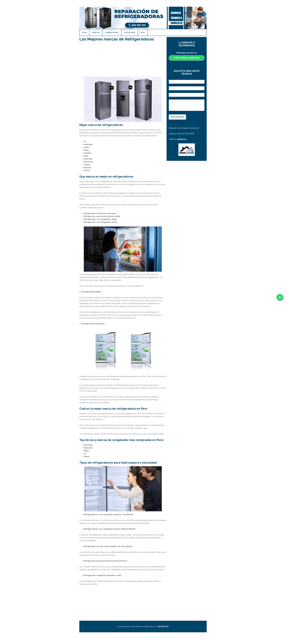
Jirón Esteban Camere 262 (188, 128)
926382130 (181, 139)
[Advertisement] (122, 59)
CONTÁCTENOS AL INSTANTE (187, 58)
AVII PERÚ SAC (163, 626)
